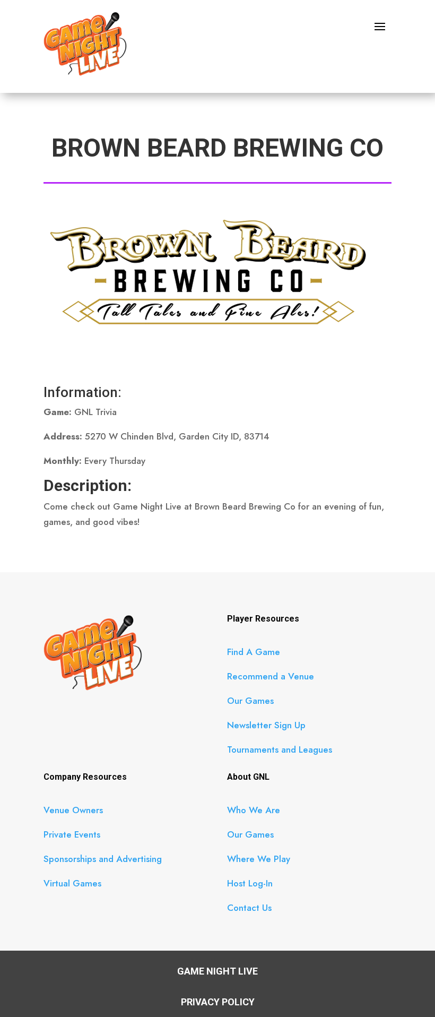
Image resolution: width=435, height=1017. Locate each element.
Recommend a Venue (270, 676)
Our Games (250, 700)
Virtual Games (72, 883)
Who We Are (253, 810)
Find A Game (253, 651)
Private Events (72, 834)
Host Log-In (250, 883)
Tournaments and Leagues (279, 749)
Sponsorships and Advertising (103, 858)
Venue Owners (73, 810)
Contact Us (249, 907)
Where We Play (258, 858)
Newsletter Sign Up (266, 725)
